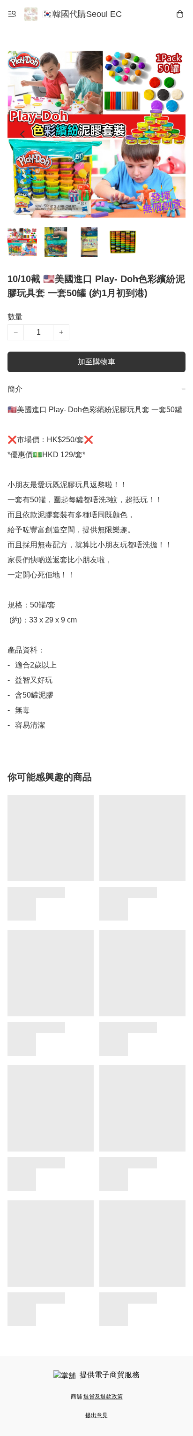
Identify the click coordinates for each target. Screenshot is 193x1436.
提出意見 (96, 1415)
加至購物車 (96, 362)
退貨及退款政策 (103, 1396)
